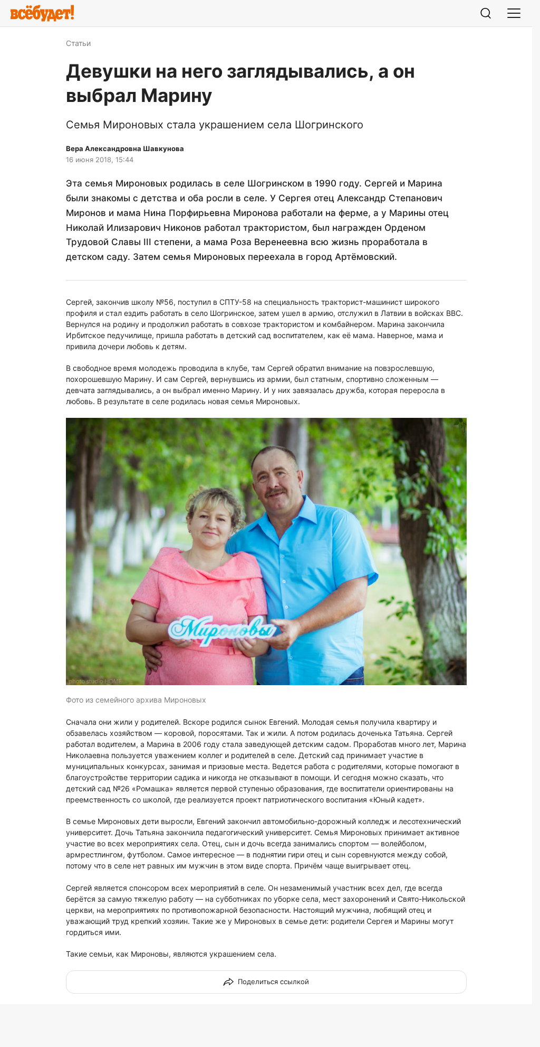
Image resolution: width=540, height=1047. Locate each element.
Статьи (78, 43)
